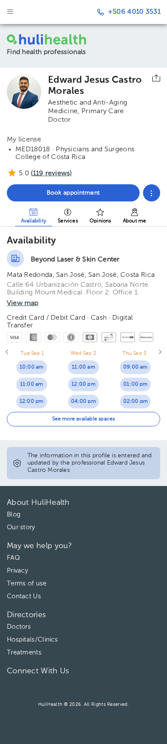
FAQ (13, 558)
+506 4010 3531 (134, 12)
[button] (151, 192)
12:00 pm (32, 401)
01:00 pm (135, 384)
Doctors (19, 627)
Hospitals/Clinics (32, 639)
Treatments (24, 652)
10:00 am (32, 367)
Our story (21, 527)
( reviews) (51, 173)
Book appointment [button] (73, 193)
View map (23, 303)
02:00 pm (135, 401)
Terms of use (27, 583)
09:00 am (135, 367)
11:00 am (31, 384)
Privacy (17, 570)
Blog (14, 514)
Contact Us (24, 596)
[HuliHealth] (53, 39)
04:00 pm (83, 401)
